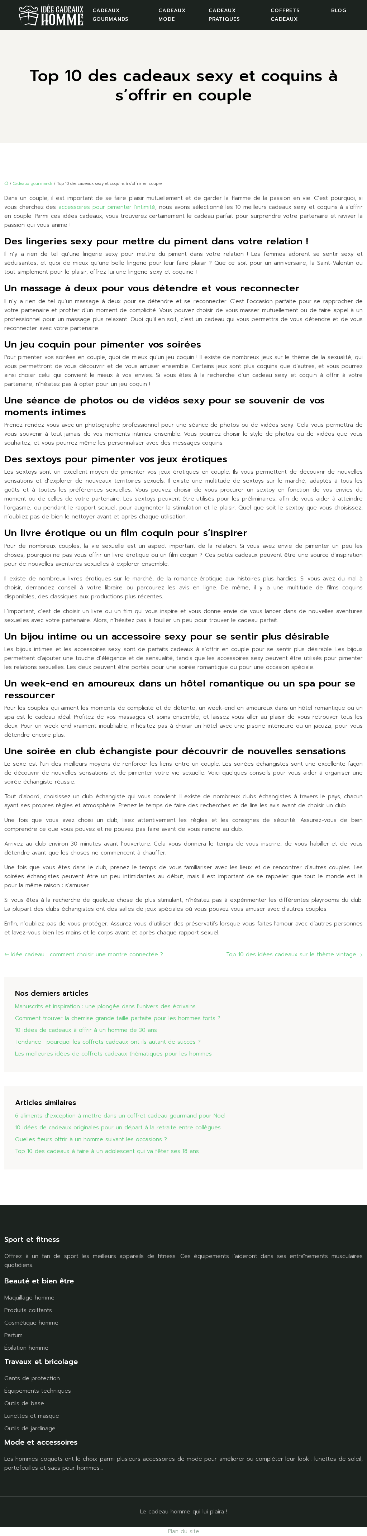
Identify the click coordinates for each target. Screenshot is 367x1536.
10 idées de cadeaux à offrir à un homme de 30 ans (86, 1030)
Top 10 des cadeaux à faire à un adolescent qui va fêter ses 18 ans (107, 1151)
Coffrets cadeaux (285, 15)
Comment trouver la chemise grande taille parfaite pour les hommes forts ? (117, 1018)
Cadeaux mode (172, 15)
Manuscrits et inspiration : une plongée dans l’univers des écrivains (105, 1006)
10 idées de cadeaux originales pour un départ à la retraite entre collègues (118, 1127)
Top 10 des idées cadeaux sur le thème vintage (291, 954)
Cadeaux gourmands (110, 15)
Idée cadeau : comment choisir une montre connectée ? (87, 954)
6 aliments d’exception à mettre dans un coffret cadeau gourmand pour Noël (120, 1116)
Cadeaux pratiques (224, 15)
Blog (338, 10)
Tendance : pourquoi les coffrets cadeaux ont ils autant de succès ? (108, 1042)
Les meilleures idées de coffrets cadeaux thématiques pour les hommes (113, 1054)
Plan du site (183, 1531)
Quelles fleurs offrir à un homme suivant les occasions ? (91, 1139)
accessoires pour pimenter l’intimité (106, 207)
